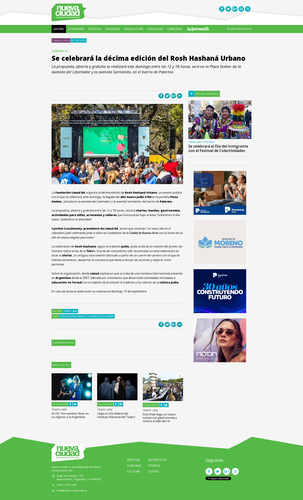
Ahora (59, 29)
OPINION (154, 466)
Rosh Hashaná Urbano (73, 316)
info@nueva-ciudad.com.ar (72, 490)
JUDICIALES (155, 29)
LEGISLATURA (133, 29)
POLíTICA (94, 29)
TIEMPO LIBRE (59, 409)
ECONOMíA (76, 29)
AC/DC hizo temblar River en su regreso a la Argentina (70, 415)
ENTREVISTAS (157, 460)
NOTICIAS (133, 460)
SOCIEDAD (112, 29)
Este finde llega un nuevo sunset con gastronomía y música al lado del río (160, 417)
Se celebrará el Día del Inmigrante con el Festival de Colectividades (218, 148)
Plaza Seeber (107, 316)
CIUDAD (153, 471)
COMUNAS (174, 29)
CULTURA (133, 471)
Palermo (92, 316)
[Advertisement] (219, 392)
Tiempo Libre (61, 40)
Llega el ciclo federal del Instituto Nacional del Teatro (116, 415)
